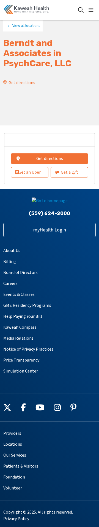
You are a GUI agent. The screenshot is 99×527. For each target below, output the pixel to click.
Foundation (14, 477)
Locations (12, 444)
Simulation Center (20, 371)
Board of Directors (20, 273)
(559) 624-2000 (49, 213)
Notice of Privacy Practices (28, 349)
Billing (9, 262)
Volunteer (12, 488)
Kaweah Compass (20, 327)
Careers (10, 283)
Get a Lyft (69, 172)
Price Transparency (21, 360)
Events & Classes (19, 294)
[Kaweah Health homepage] (40, 10)
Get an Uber (29, 172)
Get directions (22, 83)
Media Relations (18, 338)
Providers (12, 433)
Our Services (14, 455)
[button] (92, 10)
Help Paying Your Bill (22, 316)
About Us (11, 251)
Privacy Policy (16, 519)
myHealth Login (49, 230)
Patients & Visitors (20, 466)
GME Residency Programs (27, 305)
